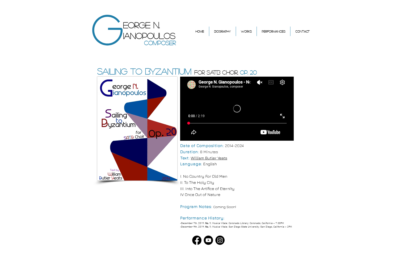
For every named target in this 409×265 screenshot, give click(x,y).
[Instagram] (220, 240)
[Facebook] (196, 240)
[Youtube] (208, 240)
